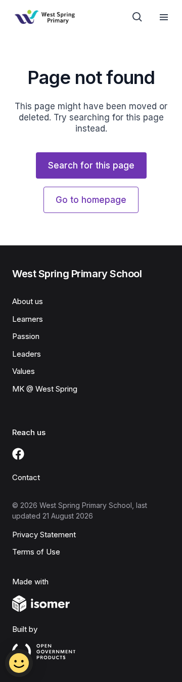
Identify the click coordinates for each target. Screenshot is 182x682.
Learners (27, 319)
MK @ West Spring (44, 389)
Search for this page (91, 165)
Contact (26, 477)
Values (23, 371)
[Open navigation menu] (164, 17)
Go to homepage (91, 200)
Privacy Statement (44, 534)
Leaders (26, 354)
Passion (25, 336)
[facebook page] (18, 454)
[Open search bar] (137, 17)
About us (27, 301)
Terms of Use (36, 552)
